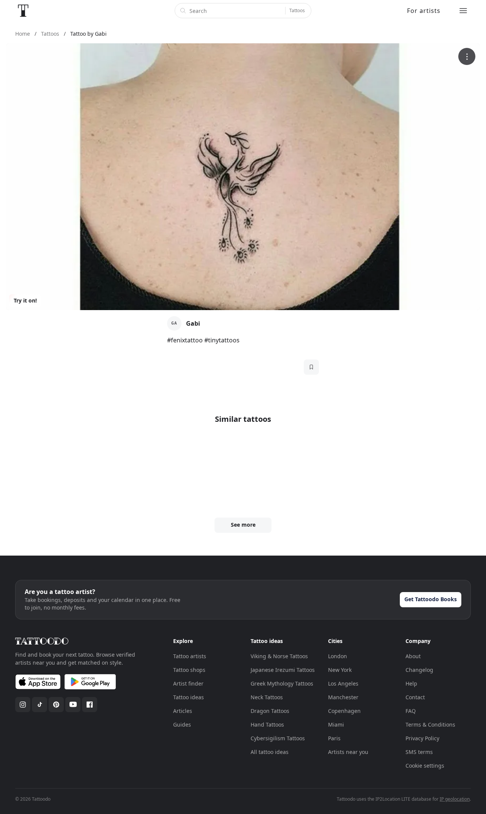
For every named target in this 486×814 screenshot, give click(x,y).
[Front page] (23, 10)
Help (411, 683)
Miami (336, 724)
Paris (334, 738)
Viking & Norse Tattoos (279, 656)
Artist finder (188, 683)
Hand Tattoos (267, 724)
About (413, 656)
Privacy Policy (422, 738)
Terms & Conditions (430, 724)
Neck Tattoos (267, 697)
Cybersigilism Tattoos (278, 738)
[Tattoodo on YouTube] (72, 704)
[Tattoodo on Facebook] (89, 704)
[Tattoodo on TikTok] (39, 704)
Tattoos (297, 10)
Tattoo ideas (188, 697)
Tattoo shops (189, 669)
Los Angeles (343, 683)
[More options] (466, 56)
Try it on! (25, 300)
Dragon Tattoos (270, 710)
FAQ (411, 710)
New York (340, 669)
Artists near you (348, 751)
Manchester (343, 697)
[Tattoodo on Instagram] (22, 704)
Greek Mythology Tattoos (282, 683)
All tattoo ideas (270, 751)
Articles (182, 710)
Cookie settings (425, 765)
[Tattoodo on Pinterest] (56, 704)
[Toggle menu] (463, 10)
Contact (415, 697)
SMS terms (419, 751)
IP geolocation (455, 799)
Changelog (419, 669)
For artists (423, 10)
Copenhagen (344, 710)
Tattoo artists (189, 656)
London (337, 656)
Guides (182, 724)
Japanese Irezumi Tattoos (283, 669)
